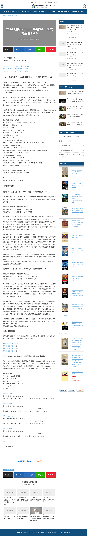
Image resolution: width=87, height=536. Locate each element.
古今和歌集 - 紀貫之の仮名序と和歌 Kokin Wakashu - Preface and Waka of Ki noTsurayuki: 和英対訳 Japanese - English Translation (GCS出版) (77, 361)
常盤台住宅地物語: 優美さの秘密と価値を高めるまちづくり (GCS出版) (77, 306)
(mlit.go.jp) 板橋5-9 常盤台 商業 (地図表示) (16, 66)
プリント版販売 (63, 315)
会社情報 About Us (63, 11)
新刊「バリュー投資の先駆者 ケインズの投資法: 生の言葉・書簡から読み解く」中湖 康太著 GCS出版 (75, 100)
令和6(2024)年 (7, 343)
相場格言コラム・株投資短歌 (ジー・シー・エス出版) (77, 264)
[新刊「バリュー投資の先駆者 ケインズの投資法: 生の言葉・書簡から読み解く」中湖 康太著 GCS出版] (62, 101)
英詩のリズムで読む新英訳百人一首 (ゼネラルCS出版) (77, 278)
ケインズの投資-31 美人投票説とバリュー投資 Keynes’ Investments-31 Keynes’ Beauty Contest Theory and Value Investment (75, 116)
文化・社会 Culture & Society (11, 11)
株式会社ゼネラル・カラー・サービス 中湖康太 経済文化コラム (42, 532)
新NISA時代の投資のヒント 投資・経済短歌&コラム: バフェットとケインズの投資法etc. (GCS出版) (77, 198)
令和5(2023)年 (7, 346)
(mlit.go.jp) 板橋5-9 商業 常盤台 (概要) (14, 68)
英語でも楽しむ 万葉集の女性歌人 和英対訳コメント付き (77, 172)
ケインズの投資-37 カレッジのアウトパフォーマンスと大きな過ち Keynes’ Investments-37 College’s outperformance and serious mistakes (75, 108)
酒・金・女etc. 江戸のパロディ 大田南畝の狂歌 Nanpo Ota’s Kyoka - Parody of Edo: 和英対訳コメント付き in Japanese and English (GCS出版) (77, 344)
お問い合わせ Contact (78, 11)
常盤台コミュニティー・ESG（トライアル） (70, 155)
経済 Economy (26, 11)
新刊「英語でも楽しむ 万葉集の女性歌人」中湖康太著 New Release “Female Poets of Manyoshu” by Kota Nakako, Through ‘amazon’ (75, 92)
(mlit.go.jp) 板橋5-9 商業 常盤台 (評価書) (15, 71)
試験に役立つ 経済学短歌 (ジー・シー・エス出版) (77, 250)
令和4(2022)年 (7, 348)
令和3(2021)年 (7, 351)
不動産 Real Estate (38, 11)
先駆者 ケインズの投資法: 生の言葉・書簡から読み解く (77, 185)
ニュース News (51, 11)
